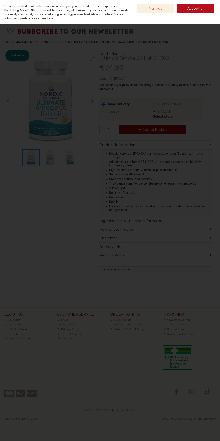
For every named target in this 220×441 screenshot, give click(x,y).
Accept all (196, 8)
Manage (156, 8)
